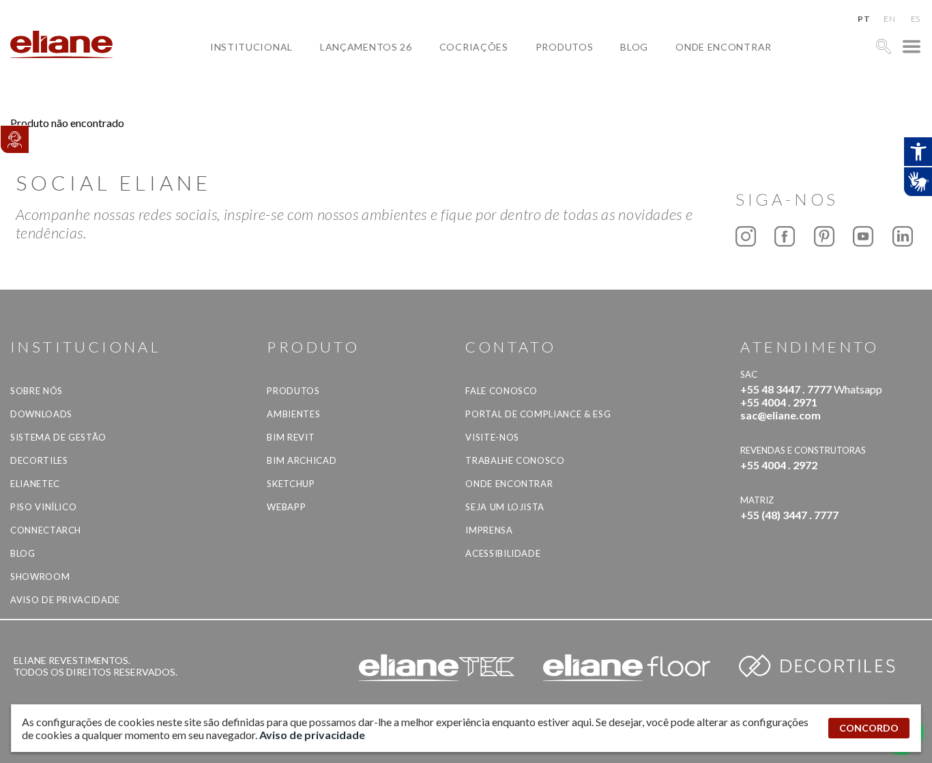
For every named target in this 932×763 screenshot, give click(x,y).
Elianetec (35, 483)
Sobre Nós (36, 390)
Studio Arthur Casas (508, 109)
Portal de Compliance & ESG (538, 413)
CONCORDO (869, 728)
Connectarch (45, 530)
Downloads (41, 413)
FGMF (464, 94)
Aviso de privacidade (65, 599)
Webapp (286, 506)
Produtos (565, 47)
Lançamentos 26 (366, 47)
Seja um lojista (504, 506)
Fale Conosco (501, 390)
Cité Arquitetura (499, 78)
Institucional (251, 47)
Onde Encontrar (723, 47)
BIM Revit (291, 437)
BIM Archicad (301, 460)
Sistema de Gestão (58, 437)
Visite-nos (492, 437)
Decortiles (39, 460)
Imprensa (488, 530)
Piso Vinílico (43, 506)
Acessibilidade (502, 553)
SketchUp (291, 483)
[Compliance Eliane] (14, 139)
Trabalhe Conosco (514, 460)
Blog (634, 47)
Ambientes (293, 413)
